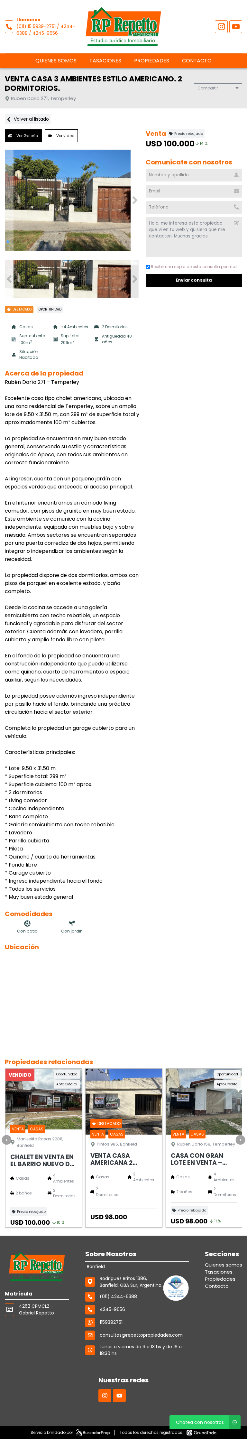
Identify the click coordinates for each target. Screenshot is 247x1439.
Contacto (197, 60)
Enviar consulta (194, 280)
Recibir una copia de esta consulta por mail (194, 266)
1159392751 (111, 1322)
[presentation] (6, 1140)
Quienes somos (56, 60)
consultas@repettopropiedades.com (141, 1335)
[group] (72, 200)
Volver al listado (31, 119)
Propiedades (151, 60)
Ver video (64, 135)
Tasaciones (105, 60)
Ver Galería (26, 135)
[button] (135, 200)
